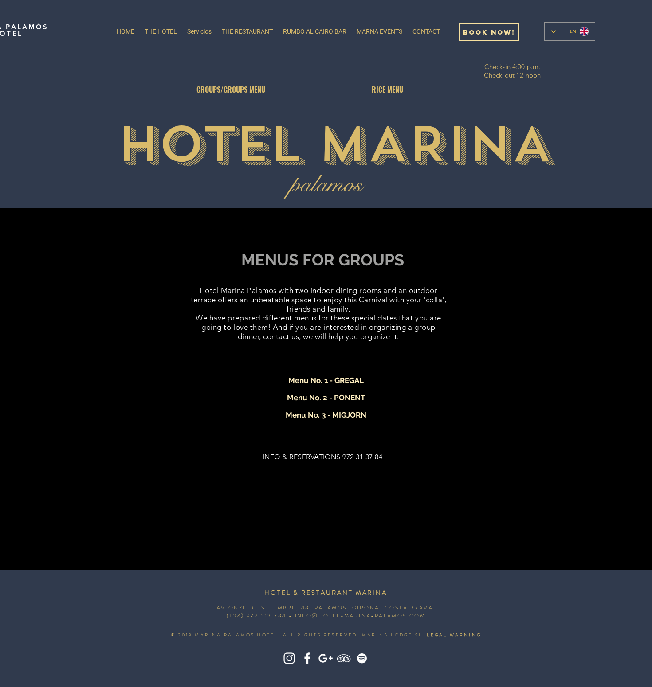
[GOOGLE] (325, 658)
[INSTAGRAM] (289, 658)
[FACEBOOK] (307, 658)
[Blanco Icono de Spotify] (361, 658)
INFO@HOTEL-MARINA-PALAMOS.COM (360, 616)
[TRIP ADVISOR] (343, 658)
